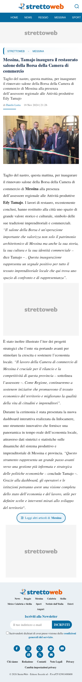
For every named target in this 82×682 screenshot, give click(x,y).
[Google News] (28, 655)
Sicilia (63, 598)
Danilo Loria (13, 105)
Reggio (43, 17)
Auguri (40, 609)
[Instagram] (28, 648)
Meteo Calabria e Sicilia (20, 604)
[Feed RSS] (40, 655)
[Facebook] (17, 648)
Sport (76, 17)
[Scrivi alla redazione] (51, 655)
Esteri (70, 604)
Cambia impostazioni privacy (40, 667)
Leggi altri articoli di (43, 518)
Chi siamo (12, 661)
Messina (60, 17)
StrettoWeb (16, 51)
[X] (39, 648)
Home (14, 17)
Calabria (51, 598)
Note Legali (56, 661)
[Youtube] (62, 648)
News (28, 17)
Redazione (27, 661)
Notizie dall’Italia (54, 604)
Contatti (41, 661)
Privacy (70, 661)
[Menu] (5, 6)
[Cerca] (77, 6)
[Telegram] (51, 648)
